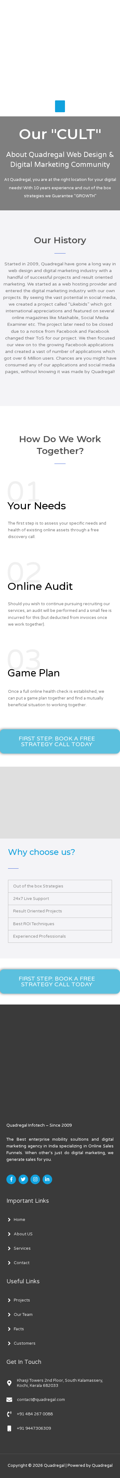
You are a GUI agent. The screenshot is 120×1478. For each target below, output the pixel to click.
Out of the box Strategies (38, 886)
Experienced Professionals (39, 936)
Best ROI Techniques (33, 924)
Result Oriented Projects (37, 911)
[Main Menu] (60, 106)
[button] (60, 886)
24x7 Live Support (31, 898)
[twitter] (24, 1179)
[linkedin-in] (48, 1179)
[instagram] (36, 1179)
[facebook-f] (12, 1179)
